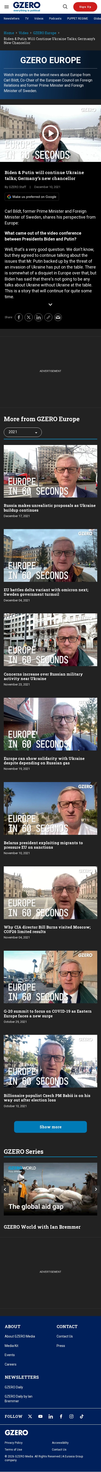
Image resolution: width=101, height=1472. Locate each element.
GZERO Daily (14, 1387)
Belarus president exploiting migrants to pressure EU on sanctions (43, 845)
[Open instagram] (71, 1416)
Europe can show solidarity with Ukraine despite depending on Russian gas (44, 760)
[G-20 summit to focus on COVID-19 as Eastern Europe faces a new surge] (50, 976)
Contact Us (65, 1336)
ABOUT (12, 1326)
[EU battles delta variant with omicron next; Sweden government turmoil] (50, 555)
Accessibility (60, 1442)
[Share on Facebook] (19, 317)
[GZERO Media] (37, 7)
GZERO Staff (17, 187)
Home (9, 33)
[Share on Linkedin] (39, 317)
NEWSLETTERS (22, 1377)
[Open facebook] (61, 1416)
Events (10, 1355)
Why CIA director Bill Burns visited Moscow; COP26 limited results (47, 929)
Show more (51, 1126)
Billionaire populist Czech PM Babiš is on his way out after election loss (47, 1097)
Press (61, 1346)
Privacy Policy (14, 1442)
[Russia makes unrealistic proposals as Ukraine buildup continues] (50, 470)
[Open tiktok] (81, 1416)
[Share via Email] (58, 317)
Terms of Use (13, 1449)
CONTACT (67, 1326)
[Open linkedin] (50, 1416)
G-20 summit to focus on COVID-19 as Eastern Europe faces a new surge (48, 1013)
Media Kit (11, 1346)
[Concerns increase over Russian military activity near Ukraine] (50, 639)
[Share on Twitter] (29, 317)
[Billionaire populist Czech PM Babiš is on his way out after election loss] (50, 1060)
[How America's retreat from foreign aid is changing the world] (50, 1189)
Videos (38, 18)
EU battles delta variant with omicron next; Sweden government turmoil (46, 592)
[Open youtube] (40, 1416)
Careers (10, 1364)
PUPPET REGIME (77, 18)
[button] (85, 7)
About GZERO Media (20, 1336)
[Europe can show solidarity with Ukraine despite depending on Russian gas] (50, 723)
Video (23, 33)
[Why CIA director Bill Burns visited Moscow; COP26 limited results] (50, 892)
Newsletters (11, 18)
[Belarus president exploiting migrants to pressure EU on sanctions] (50, 807)
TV (27, 18)
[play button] (50, 133)
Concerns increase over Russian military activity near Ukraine (43, 676)
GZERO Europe (44, 33)
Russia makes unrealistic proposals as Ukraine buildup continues (50, 507)
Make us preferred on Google (34, 197)
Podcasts (55, 18)
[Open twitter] (30, 1416)
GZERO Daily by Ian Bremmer (18, 1399)
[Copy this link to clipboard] (48, 317)
